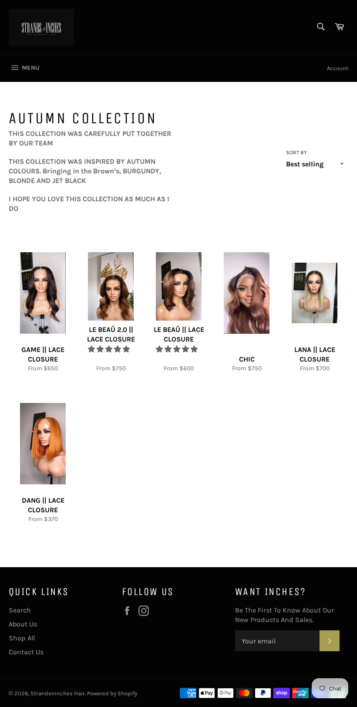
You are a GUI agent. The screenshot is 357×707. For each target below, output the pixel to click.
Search (20, 610)
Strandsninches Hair (57, 693)
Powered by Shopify (112, 693)
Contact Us (26, 652)
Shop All (22, 638)
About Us (23, 624)
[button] (109, 349)
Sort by (296, 152)
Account (337, 68)
